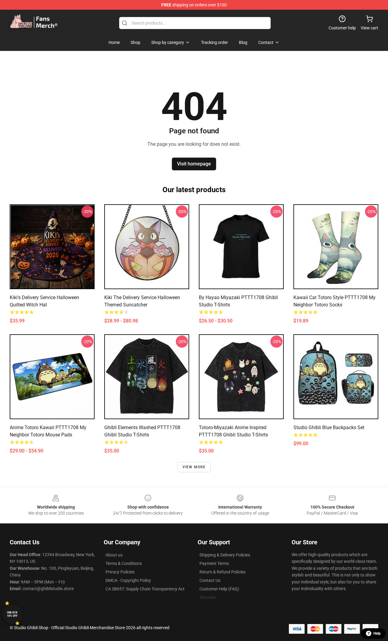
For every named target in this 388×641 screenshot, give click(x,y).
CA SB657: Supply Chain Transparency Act (145, 588)
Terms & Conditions (123, 563)
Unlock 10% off (12, 614)
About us (113, 555)
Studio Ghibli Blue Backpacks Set (328, 427)
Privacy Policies (120, 571)
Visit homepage (194, 164)
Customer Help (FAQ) (219, 588)
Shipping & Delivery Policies (224, 555)
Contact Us (209, 580)
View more (194, 467)
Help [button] (377, 633)
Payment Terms (214, 563)
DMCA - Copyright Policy (128, 580)
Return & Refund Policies (222, 571)
